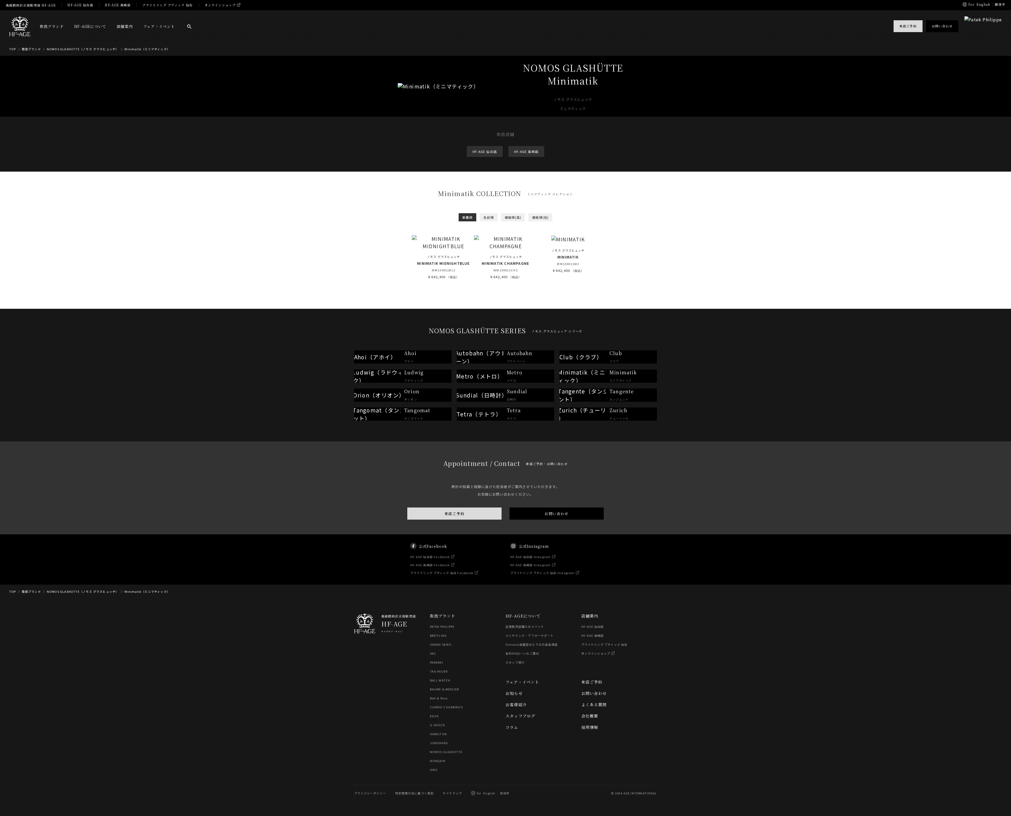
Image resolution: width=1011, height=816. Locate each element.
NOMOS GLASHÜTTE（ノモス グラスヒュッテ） (83, 49)
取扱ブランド (52, 26)
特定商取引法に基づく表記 (414, 793)
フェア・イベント (159, 26)
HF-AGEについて (90, 26)
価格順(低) (540, 217)
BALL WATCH (440, 680)
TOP (12, 49)
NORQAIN (437, 761)
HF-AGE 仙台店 (80, 5)
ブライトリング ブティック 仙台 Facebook (441, 573)
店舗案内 (125, 26)
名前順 (488, 217)
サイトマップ (452, 793)
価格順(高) (513, 217)
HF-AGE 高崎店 (118, 5)
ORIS (434, 770)
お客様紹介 (516, 704)
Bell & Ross (439, 698)
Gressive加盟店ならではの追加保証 (532, 644)
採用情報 (589, 727)
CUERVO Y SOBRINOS (446, 707)
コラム (512, 727)
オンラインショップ (220, 5)
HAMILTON (438, 734)
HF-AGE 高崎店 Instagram (530, 565)
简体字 (505, 793)
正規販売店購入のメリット (525, 626)
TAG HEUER (439, 671)
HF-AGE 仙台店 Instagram (530, 557)
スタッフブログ (520, 716)
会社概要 (589, 716)
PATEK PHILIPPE (442, 626)
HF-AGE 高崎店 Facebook (430, 565)
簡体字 (1000, 4)
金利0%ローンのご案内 (522, 653)
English (983, 4)
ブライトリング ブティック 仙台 (167, 5)
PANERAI (436, 662)
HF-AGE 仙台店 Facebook (430, 557)
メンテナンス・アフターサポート (530, 635)
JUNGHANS (439, 743)
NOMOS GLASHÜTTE (446, 752)
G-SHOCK (437, 725)
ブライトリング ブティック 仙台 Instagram (542, 573)
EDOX (434, 716)
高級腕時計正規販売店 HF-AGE (31, 5)
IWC (433, 653)
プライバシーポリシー (370, 793)
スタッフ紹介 (515, 662)
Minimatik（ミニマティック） (147, 49)
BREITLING (438, 635)
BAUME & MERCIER (444, 689)
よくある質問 (594, 704)
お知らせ (514, 693)
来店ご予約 (454, 513)
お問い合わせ (556, 513)
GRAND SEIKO (441, 644)
